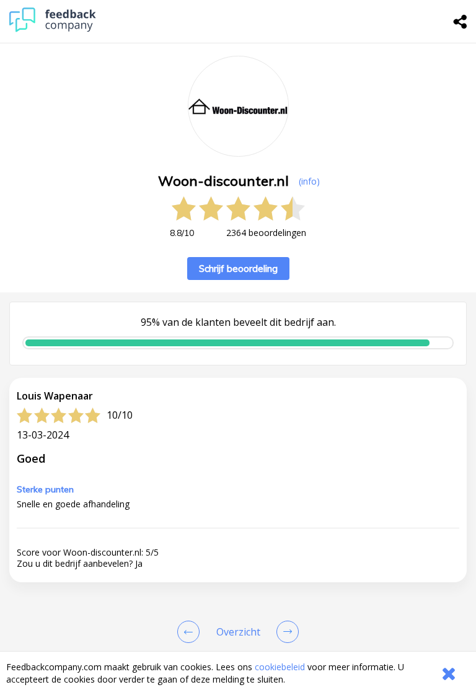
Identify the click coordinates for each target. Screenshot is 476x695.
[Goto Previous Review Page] (191, 632)
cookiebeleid (280, 667)
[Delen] (460, 22)
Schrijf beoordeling (238, 268)
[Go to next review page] (285, 632)
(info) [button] (309, 181)
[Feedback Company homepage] (52, 29)
